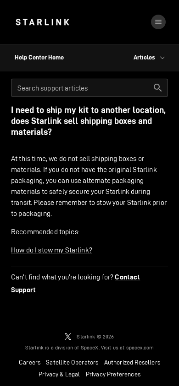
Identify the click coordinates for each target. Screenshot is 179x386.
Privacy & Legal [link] (59, 374)
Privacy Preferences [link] (113, 374)
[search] (158, 88)
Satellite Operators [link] (72, 362)
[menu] (158, 22)
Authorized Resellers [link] (132, 362)
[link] (42, 22)
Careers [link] (29, 362)
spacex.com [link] (140, 347)
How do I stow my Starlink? (51, 250)
